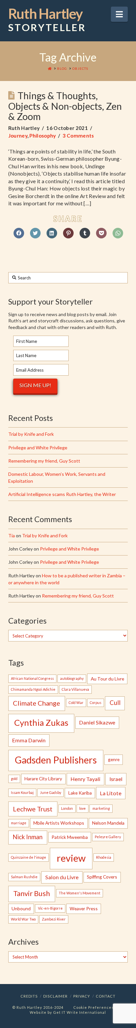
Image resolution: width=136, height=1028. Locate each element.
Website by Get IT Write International (68, 1012)
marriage (18, 823)
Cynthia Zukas (41, 722)
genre (113, 759)
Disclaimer (55, 996)
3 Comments (78, 136)
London (67, 808)
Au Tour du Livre (107, 678)
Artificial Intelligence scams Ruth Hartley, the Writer (62, 494)
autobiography (72, 678)
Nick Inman (28, 837)
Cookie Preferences (93, 1007)
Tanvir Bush (31, 893)
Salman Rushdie (24, 877)
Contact (106, 996)
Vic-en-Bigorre (50, 908)
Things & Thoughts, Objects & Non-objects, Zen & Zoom (65, 106)
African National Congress (32, 678)
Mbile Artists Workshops (58, 823)
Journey (17, 136)
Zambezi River (54, 919)
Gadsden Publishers (56, 759)
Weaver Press (84, 908)
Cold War (76, 702)
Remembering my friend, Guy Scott (44, 461)
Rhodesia (103, 857)
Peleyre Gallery (108, 837)
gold (14, 778)
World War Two (23, 919)
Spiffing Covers (102, 877)
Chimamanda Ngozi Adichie (33, 689)
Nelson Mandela (108, 823)
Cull (115, 702)
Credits (29, 996)
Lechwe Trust (32, 809)
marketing (101, 808)
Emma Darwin (29, 740)
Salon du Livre (62, 877)
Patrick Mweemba (69, 837)
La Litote (110, 793)
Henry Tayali (85, 779)
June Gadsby (50, 792)
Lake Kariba (80, 793)
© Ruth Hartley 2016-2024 (37, 1007)
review (71, 858)
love (82, 808)
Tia (11, 535)
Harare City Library (43, 778)
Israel (115, 779)
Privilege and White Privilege (37, 447)
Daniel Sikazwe (97, 722)
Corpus (95, 702)
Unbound (21, 908)
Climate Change (36, 703)
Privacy (81, 996)
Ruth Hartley (47, 20)
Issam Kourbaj (22, 792)
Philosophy (42, 136)
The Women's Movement (79, 893)
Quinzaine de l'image (28, 857)
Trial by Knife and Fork (31, 434)
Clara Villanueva (75, 689)
